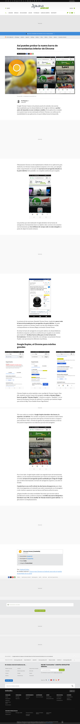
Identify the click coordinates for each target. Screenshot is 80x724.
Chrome (45, 577)
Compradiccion (60, 700)
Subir (71, 691)
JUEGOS (30, 13)
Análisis (19, 668)
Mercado (31, 670)
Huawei (6, 673)
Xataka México (8, 712)
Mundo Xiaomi (8, 704)
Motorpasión (48, 696)
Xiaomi (30, 673)
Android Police (24, 569)
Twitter (74, 13)
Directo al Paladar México (39, 713)
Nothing (32, 37)
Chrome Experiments (53, 577)
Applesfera (7, 700)
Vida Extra (18, 698)
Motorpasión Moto (50, 698)
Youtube (72, 13)
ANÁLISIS (10, 13)
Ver (40, 610)
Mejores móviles (52, 660)
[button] (25, 100)
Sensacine (28, 696)
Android (22, 37)
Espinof (27, 698)
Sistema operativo (21, 670)
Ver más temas (9, 680)
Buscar (72, 686)
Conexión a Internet (62, 37)
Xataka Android (40, 6)
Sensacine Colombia (28, 715)
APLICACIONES (23, 13)
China (41, 37)
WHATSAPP (53, 13)
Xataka (6, 696)
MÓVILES (16, 13)
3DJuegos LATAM (19, 712)
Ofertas (46, 37)
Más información (49, 722)
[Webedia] (9, 690)
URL (40, 577)
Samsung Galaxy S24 (67, 660)
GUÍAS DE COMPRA (45, 13)
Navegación (35, 577)
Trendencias (59, 696)
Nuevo (71, 8)
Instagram (70, 13)
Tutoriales (7, 670)
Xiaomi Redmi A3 (27, 660)
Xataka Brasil (7, 714)
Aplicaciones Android (26, 577)
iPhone (50, 37)
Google (18, 673)
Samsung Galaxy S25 (18, 660)
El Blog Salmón (70, 696)
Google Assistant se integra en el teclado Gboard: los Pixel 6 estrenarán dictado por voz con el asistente (32, 656)
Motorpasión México (48, 713)
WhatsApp (17, 37)
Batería (55, 37)
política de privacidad (58, 672)
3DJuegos (17, 696)
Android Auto (20, 675)
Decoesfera (59, 698)
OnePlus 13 (59, 660)
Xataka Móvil (7, 698)
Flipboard (67, 13)
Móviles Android (8, 668)
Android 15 (35, 660)
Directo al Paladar (39, 696)
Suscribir (62, 670)
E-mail (33, 54)
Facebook (27, 54)
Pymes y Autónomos (69, 699)
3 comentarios (22, 53)
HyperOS (27, 37)
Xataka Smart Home (8, 702)
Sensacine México (29, 712)
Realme (37, 37)
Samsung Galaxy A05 (43, 660)
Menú (8, 8)
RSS (56, 680)
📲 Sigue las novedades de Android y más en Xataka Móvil (39, 33)
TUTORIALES (36, 13)
